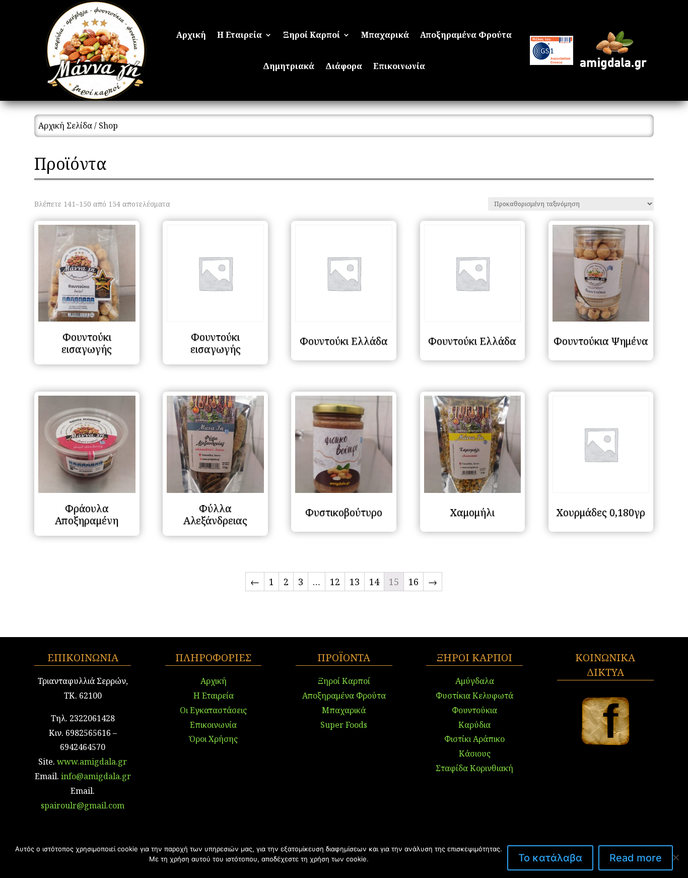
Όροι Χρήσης (213, 738)
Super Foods (343, 724)
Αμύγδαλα (474, 680)
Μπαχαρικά (385, 35)
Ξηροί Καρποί (311, 35)
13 (355, 582)
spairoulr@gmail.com (82, 805)
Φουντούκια (474, 710)
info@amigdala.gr (95, 776)
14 (374, 582)
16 (413, 582)
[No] (675, 857)
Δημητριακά (288, 67)
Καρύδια (474, 724)
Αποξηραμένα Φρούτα (466, 35)
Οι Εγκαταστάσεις (213, 710)
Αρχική (191, 35)
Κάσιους (475, 753)
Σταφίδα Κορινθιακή (474, 768)
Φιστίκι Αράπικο (474, 738)
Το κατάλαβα (550, 858)
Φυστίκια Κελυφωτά (474, 695)
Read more (635, 858)
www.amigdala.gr (92, 761)
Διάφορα (343, 67)
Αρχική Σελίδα (65, 125)
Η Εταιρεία (239, 35)
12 (335, 582)
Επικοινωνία (399, 67)
